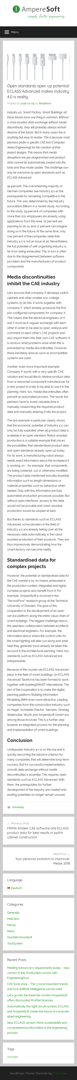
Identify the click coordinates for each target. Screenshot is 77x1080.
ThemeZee (60, 1073)
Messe (11, 925)
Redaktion (45, 103)
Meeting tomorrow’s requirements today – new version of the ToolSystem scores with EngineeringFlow (38, 973)
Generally (18, 807)
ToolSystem (15, 943)
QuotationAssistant (19, 937)
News (11, 931)
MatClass (13, 918)
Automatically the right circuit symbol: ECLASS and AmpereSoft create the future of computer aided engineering (38, 1011)
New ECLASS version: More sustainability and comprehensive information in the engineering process (37, 1027)
